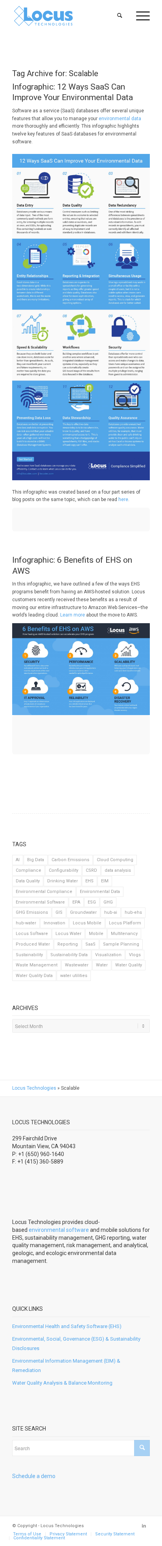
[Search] (120, 15)
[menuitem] (120, 15)
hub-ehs (133, 912)
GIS (59, 912)
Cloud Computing (115, 859)
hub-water (26, 923)
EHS (89, 881)
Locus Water (68, 933)
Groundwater (83, 912)
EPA (76, 902)
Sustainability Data (69, 954)
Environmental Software (40, 902)
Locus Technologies (34, 1088)
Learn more (72, 615)
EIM (105, 881)
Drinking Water (62, 881)
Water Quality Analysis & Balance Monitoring (62, 1383)
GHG (108, 902)
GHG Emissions (32, 912)
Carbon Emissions (70, 859)
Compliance (28, 870)
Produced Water (33, 944)
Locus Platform (125, 923)
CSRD (91, 870)
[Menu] (139, 15)
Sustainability (29, 954)
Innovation (54, 923)
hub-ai (110, 912)
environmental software (59, 1230)
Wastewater (76, 965)
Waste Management (36, 965)
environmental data (120, 118)
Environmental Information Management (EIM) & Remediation (66, 1365)
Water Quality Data (34, 975)
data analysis (118, 870)
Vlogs (135, 954)
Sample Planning (121, 944)
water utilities (73, 975)
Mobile (96, 933)
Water (102, 965)
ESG (92, 902)
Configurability (63, 870)
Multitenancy (124, 933)
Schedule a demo (33, 1476)
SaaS (90, 944)
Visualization (108, 954)
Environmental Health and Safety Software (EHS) (67, 1326)
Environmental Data (100, 891)
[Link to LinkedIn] (144, 1526)
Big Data (35, 859)
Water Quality (128, 965)
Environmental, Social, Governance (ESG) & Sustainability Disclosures (76, 1343)
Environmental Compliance (44, 891)
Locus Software (32, 933)
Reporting (67, 944)
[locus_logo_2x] (67, 15)
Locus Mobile (87, 923)
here (123, 499)
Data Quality (28, 881)
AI (18, 859)
